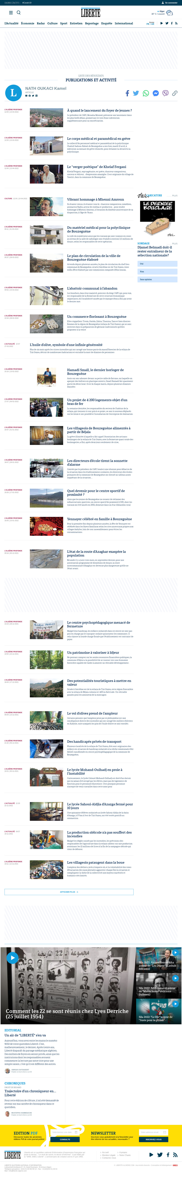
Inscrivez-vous (153, 1139)
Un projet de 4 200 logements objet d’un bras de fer (97, 402)
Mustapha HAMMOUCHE (21, 1113)
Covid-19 (27, 3)
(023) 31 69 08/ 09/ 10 (29, 1169)
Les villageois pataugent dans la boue (95, 862)
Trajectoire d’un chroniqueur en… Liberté (30, 1093)
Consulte (65, 1139)
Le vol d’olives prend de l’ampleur (92, 713)
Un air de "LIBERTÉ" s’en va (25, 1035)
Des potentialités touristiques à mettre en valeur (99, 682)
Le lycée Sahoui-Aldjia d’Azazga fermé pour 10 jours (100, 806)
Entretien (76, 23)
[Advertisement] (91, 50)
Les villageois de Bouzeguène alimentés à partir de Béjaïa (98, 430)
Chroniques (15, 1083)
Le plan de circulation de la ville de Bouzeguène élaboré (93, 257)
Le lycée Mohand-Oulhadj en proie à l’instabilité (94, 771)
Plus (174, 195)
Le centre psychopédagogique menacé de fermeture (98, 624)
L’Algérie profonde (13, 110)
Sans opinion (146, 279)
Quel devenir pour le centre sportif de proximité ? (96, 492)
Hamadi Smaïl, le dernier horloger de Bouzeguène (95, 372)
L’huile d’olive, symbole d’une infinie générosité (66, 344)
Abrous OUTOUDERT (20, 1070)
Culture (52, 23)
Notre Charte (125, 1155)
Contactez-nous (109, 1158)
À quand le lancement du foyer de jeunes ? (99, 110)
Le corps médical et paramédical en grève (98, 138)
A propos (123, 1152)
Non (142, 271)
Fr (148, 24)
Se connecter (171, 3)
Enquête (106, 23)
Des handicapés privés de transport (94, 741)
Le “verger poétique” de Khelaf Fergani (96, 166)
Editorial (13, 1030)
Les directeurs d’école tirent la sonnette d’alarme (97, 462)
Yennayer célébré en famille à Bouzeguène (99, 519)
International (124, 23)
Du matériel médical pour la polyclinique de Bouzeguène (98, 229)
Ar (152, 24)
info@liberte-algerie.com (18, 1171)
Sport (63, 23)
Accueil (105, 1152)
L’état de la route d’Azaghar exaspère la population (96, 553)
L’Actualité (11, 23)
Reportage (92, 23)
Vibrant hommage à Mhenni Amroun (95, 199)
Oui (141, 263)
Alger (158, 12)
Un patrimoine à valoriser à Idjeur (93, 652)
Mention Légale (108, 1155)
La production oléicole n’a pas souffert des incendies (99, 834)
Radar (41, 23)
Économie (27, 23)
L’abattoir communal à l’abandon (92, 288)
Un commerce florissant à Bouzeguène (96, 316)
